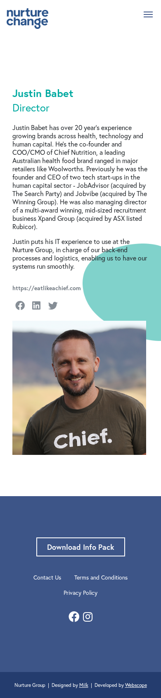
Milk (83, 685)
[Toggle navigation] (148, 13)
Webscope (136, 685)
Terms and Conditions (101, 577)
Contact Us (47, 577)
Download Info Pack (80, 547)
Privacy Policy (80, 592)
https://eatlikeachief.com (46, 288)
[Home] (27, 18)
